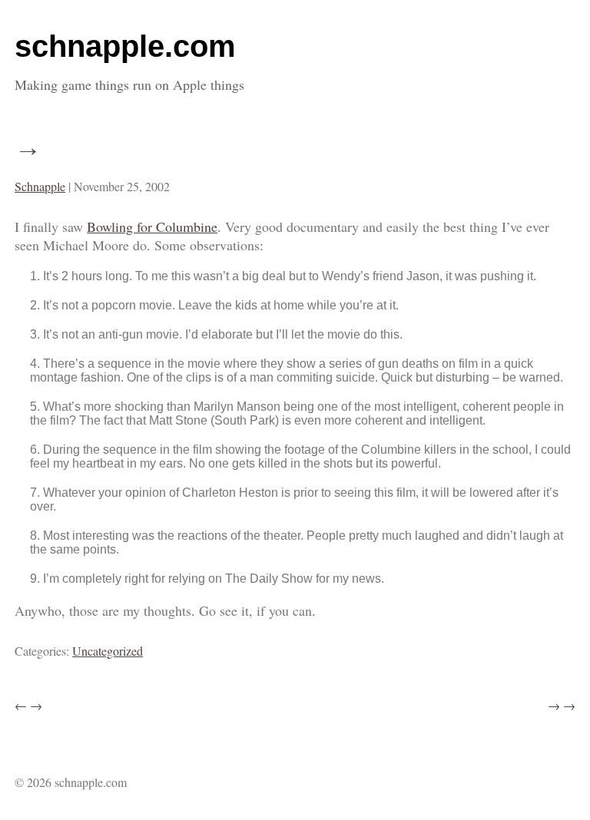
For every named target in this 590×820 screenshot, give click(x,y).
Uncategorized (107, 651)
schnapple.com (125, 46)
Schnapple (40, 186)
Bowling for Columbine (152, 226)
